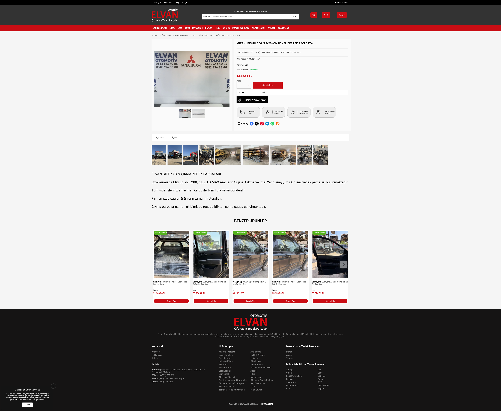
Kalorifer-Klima (226, 361)
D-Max (172, 28)
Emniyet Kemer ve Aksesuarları (233, 380)
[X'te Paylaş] (257, 124)
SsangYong (283, 28)
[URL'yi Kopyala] (278, 124)
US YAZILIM (267, 404)
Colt (319, 369)
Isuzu (187, 28)
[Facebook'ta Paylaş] (252, 124)
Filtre (252, 374)
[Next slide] (225, 79)
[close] (53, 386)
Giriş (313, 15)
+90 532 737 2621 (341, 3)
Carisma (322, 376)
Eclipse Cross (292, 385)
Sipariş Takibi (239, 11)
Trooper (289, 358)
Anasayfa (157, 3)
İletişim (185, 3)
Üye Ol (326, 15)
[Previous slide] (158, 79)
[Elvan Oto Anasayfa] (165, 15)
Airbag (253, 371)
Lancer (321, 373)
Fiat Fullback (258, 28)
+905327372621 (258, 100)
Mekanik (223, 364)
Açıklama (160, 137)
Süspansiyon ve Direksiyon (231, 383)
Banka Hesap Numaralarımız (256, 11)
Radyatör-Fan (225, 367)
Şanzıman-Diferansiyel (260, 367)
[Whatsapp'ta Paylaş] (272, 124)
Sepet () (342, 15)
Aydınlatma (255, 352)
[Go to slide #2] (198, 113)
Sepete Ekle (268, 85)
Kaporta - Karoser (181, 35)
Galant (289, 373)
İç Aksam (254, 358)
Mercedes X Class (240, 28)
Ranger (226, 28)
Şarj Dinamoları (257, 383)
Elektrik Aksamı (257, 355)
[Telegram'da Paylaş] (267, 124)
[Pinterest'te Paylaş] (262, 124)
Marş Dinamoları (226, 386)
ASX (320, 382)
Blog (177, 3)
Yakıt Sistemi (225, 371)
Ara (294, 16)
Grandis (321, 379)
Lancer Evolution (294, 376)
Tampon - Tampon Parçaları (232, 390)
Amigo (289, 355)
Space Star (291, 382)
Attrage (289, 369)
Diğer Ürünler (256, 390)
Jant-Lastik (224, 374)
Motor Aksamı (256, 364)
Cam (252, 386)
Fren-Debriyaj (225, 358)
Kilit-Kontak (255, 361)
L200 (180, 28)
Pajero (321, 388)
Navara (208, 28)
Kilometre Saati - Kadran (261, 380)
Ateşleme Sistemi (227, 377)
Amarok (271, 28)
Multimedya (255, 377)
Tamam (27, 405)
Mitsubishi (197, 28)
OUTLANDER (324, 385)
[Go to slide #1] (185, 113)
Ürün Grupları (160, 28)
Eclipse (289, 379)
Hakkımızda (168, 3)
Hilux (217, 28)
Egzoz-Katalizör (226, 355)
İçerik (175, 137)
